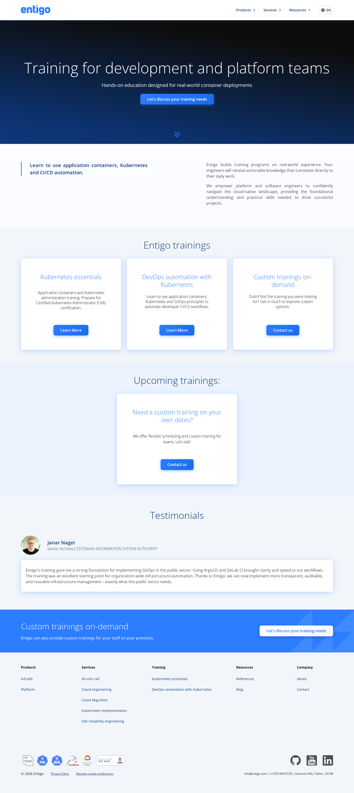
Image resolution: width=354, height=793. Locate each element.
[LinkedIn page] (328, 760)
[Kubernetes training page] (57, 760)
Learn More (71, 330)
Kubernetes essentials (71, 277)
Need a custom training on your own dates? (177, 416)
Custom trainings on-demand (283, 280)
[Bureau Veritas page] (110, 760)
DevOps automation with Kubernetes (177, 280)
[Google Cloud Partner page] (87, 760)
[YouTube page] (312, 760)
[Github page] (295, 760)
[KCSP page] (42, 760)
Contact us (283, 330)
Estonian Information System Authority (117, 548)
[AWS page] (28, 760)
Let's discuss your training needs (177, 99)
